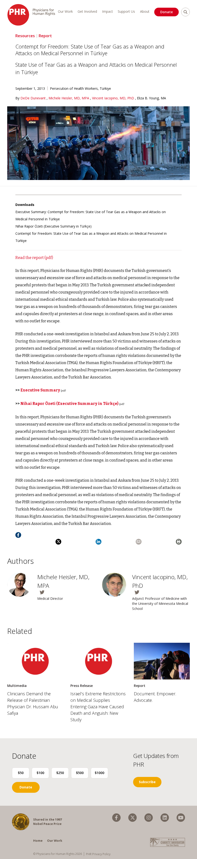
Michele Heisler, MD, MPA (69, 98)
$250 (60, 772)
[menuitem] (116, 817)
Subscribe (147, 782)
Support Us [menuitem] (126, 11)
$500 (80, 772)
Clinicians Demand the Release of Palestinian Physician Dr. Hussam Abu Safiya (32, 703)
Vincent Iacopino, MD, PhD (113, 98)
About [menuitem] (144, 11)
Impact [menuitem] (107, 11)
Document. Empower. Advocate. (155, 697)
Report (45, 35)
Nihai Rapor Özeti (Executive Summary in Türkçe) (53, 226)
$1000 (99, 772)
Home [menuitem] (38, 840)
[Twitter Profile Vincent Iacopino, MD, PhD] (161, 592)
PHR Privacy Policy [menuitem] (98, 854)
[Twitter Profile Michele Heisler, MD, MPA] (66, 592)
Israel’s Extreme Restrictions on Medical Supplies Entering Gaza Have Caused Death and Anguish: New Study (98, 706)
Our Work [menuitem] (65, 11)
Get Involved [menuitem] (87, 11)
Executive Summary (40, 390)
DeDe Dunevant (33, 98)
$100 (40, 772)
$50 (21, 772)
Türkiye (105, 88)
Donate (166, 12)
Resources (25, 35)
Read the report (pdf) (34, 257)
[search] (185, 12)
